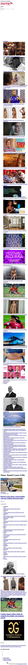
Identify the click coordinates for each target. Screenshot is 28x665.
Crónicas (5, 383)
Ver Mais (5, 558)
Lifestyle (5, 185)
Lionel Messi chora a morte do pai (15, 467)
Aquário (16, 646)
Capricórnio (11, 646)
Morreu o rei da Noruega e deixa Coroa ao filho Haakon (15, 521)
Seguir (2, 6)
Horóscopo (5, 382)
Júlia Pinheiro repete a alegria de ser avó (16, 445)
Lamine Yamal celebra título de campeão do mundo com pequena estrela (12, 616)
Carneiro (3, 645)
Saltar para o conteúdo (5, 1)
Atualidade (5, 41)
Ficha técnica (6, 657)
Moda (4, 88)
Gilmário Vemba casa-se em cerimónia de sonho (13, 512)
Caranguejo (13, 645)
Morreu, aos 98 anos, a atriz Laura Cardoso (17, 448)
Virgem (20, 645)
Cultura (4, 233)
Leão (17, 645)
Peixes (19, 646)
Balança (24, 645)
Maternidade (3, 492)
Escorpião (3, 646)
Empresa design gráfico (22, 663)
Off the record (6, 283)
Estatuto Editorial (7, 659)
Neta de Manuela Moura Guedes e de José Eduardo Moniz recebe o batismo (14, 433)
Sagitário (7, 646)
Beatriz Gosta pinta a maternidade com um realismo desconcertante (13, 497)
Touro (6, 645)
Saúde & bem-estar (7, 332)
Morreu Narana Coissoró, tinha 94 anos (16, 429)
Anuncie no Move (7, 660)
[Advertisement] (14, 26)
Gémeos (9, 645)
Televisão (5, 137)
